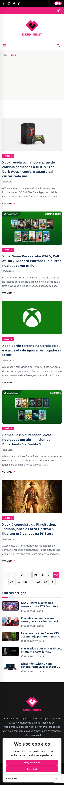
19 (35, 575)
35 (39, 582)
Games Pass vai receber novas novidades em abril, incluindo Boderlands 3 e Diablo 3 (26, 439)
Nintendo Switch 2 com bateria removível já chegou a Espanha (41, 665)
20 (42, 575)
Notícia (8, 155)
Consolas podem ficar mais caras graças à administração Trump (40, 620)
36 (45, 582)
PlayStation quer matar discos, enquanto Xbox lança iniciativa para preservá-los (41, 650)
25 (25, 582)
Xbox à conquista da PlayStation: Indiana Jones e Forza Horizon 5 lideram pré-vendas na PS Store (29, 529)
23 (11, 582)
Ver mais (7, 204)
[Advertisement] (32, 76)
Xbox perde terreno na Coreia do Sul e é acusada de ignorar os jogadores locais (32, 350)
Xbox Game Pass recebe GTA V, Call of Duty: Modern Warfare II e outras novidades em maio (31, 260)
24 (18, 582)
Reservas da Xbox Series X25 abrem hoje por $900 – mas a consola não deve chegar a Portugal (40, 635)
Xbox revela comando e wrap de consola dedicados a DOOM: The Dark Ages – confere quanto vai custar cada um (28, 169)
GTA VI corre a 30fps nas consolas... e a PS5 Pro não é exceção (39, 604)
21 (49, 575)
